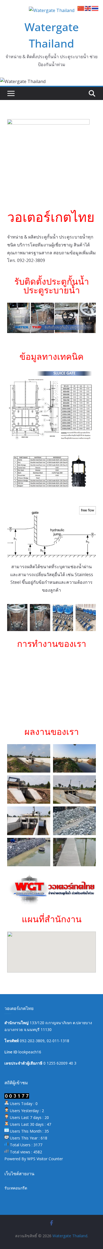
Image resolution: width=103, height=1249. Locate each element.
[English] (88, 8)
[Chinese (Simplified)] (81, 8)
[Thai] (95, 8)
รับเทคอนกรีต (15, 1188)
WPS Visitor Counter (45, 1158)
